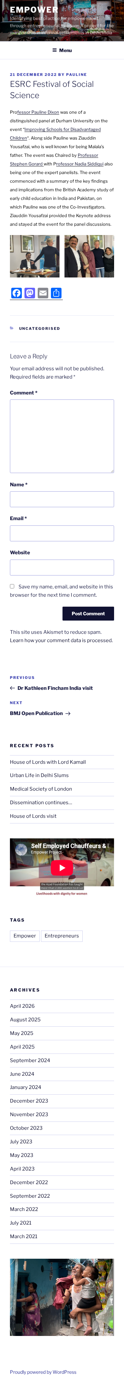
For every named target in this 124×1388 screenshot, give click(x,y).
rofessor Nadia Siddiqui (79, 163)
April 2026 (22, 1006)
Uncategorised (40, 328)
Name (18, 485)
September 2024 (30, 1060)
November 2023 (29, 1114)
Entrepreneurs (62, 936)
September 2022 (30, 1196)
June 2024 (22, 1074)
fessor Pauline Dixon (38, 112)
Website (20, 553)
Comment (23, 393)
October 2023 (26, 1128)
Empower (34, 10)
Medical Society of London (41, 789)
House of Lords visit (33, 816)
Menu (65, 50)
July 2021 (20, 1223)
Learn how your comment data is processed (61, 640)
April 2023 (22, 1169)
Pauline (76, 74)
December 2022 (29, 1182)
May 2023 (21, 1155)
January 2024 (25, 1087)
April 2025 (22, 1047)
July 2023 (21, 1142)
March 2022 (24, 1209)
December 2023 (29, 1101)
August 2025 (25, 1020)
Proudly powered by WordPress (43, 1372)
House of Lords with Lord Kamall (48, 762)
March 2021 (23, 1236)
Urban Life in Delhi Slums (39, 775)
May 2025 (21, 1033)
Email (18, 518)
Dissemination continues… (41, 803)
